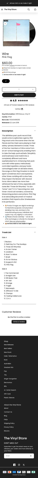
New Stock (7, 352)
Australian (7, 364)
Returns (6, 431)
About (6, 408)
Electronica (8, 382)
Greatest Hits (8, 367)
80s (5, 386)
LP (6, 81)
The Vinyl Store (21, 475)
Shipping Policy (9, 423)
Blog (5, 416)
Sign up (30, 455)
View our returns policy (17, 221)
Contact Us (8, 412)
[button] (2, 9)
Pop (5, 371)
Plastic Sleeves (9, 398)
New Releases (9, 345)
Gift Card (7, 394)
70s (5, 375)
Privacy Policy (9, 427)
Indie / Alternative (10, 356)
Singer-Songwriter (10, 379)
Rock (5, 360)
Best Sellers (8, 348)
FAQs (6, 419)
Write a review (19, 322)
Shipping (12, 65)
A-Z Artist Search (10, 390)
